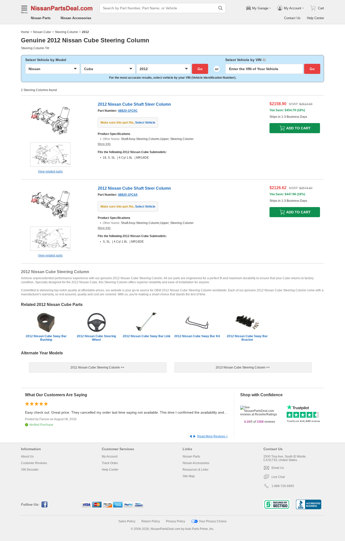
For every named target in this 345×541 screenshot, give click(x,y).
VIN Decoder (30, 469)
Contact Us (292, 18)
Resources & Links (195, 469)
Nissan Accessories (76, 18)
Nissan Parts (41, 18)
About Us (27, 456)
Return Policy (150, 521)
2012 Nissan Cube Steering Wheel (96, 337)
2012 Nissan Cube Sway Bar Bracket (247, 337)
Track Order (110, 463)
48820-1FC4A (128, 194)
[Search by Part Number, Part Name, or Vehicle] (220, 8)
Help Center (315, 18)
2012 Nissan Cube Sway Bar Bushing (46, 337)
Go (200, 69)
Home (25, 32)
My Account (109, 456)
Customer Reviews (34, 463)
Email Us (278, 468)
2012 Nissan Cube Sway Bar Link (146, 336)
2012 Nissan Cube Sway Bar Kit (197, 336)
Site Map (189, 476)
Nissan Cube (42, 32)
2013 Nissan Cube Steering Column (241, 367)
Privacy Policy (175, 521)
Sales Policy (126, 521)
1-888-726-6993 (283, 486)
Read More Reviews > (212, 436)
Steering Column (66, 32)
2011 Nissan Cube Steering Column (95, 367)
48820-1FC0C (128, 110)
